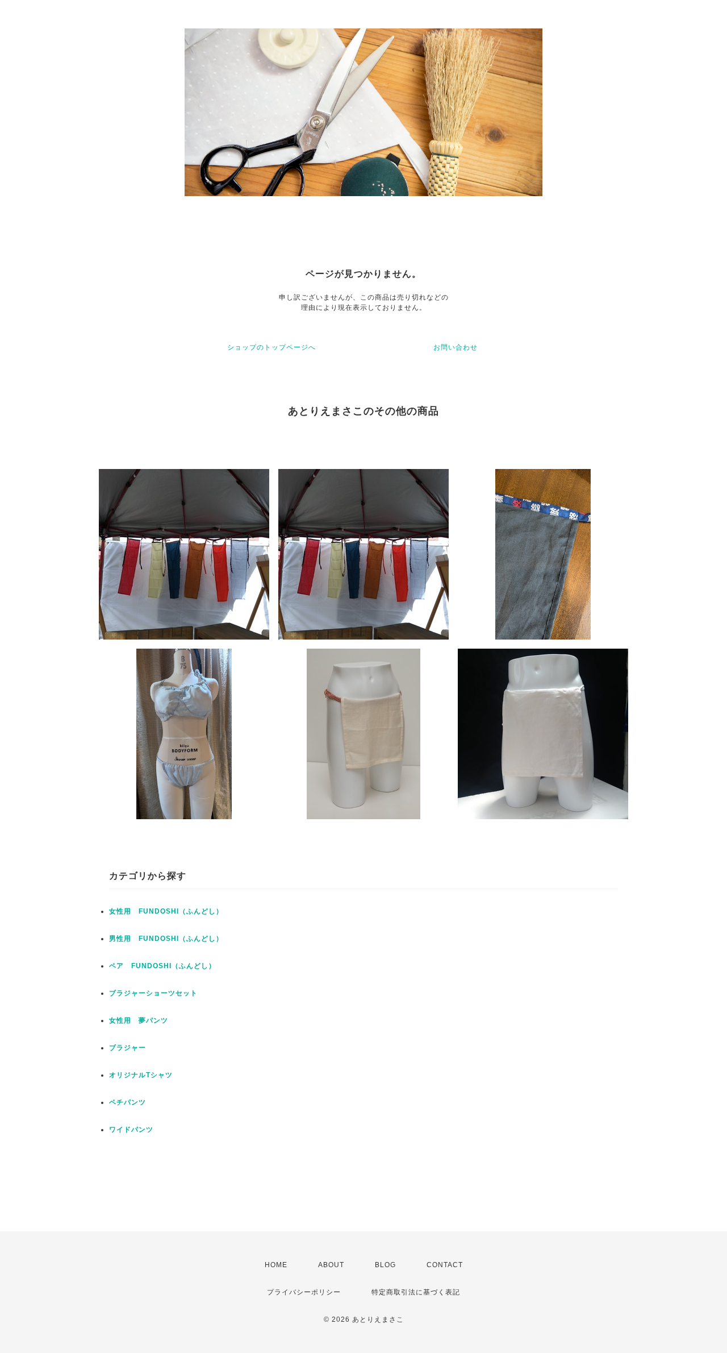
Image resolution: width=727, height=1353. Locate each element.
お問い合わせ (455, 347)
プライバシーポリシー (304, 1292)
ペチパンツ (127, 1102)
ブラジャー (127, 1048)
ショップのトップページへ (271, 347)
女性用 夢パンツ (138, 1020)
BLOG (385, 1265)
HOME (276, 1265)
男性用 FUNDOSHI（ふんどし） (166, 939)
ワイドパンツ (131, 1130)
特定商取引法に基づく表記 (415, 1292)
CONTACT (445, 1265)
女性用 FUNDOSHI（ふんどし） (166, 911)
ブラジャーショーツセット (153, 993)
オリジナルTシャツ (141, 1075)
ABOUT (331, 1265)
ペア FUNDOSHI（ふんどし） (162, 966)
